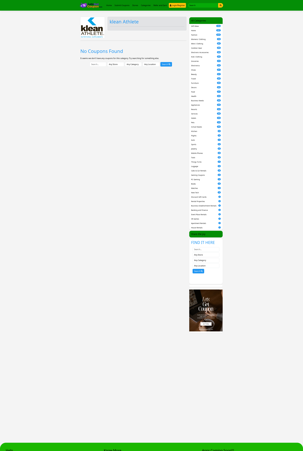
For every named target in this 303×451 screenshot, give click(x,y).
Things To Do (205, 162)
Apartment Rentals (205, 223)
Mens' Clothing (205, 44)
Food (205, 92)
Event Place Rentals (205, 214)
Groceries (205, 61)
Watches (205, 188)
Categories (146, 5)
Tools (205, 157)
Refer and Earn (160, 5)
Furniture (205, 83)
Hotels (205, 118)
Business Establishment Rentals (205, 206)
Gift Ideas (205, 26)
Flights (205, 136)
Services (205, 114)
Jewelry (205, 149)
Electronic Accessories (205, 52)
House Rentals (205, 228)
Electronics (205, 65)
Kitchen (205, 131)
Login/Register (178, 5)
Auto (205, 140)
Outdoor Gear (205, 48)
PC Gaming (205, 179)
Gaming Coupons (205, 175)
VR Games (205, 219)
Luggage (205, 166)
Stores (135, 5)
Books (205, 184)
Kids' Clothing (205, 57)
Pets (205, 122)
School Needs (205, 127)
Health (205, 96)
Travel (205, 79)
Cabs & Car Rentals (205, 171)
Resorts (205, 109)
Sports (205, 144)
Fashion (205, 35)
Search (165, 64)
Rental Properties (205, 201)
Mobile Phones (205, 153)
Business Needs (205, 100)
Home (109, 5)
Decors (205, 87)
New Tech (205, 192)
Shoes (205, 70)
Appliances (205, 105)
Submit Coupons (122, 5)
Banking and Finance (205, 210)
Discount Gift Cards (205, 197)
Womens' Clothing (205, 39)
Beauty (205, 74)
